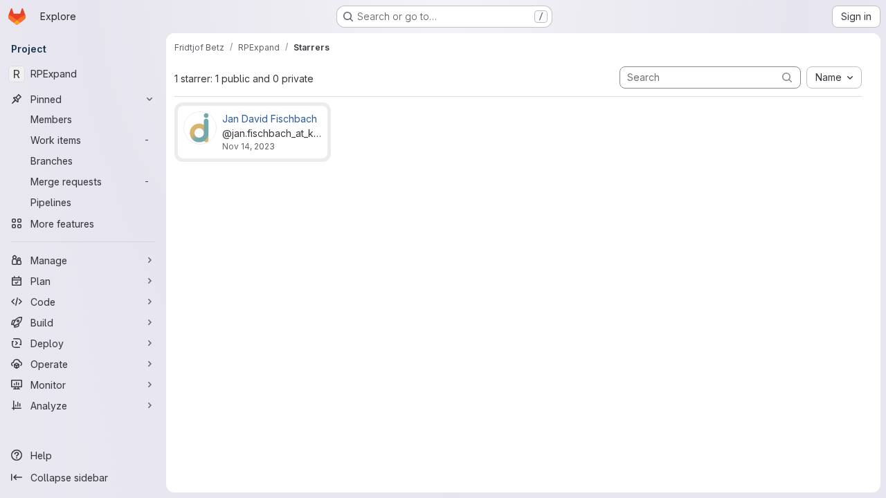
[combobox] (834, 77)
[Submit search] (787, 77)
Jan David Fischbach (269, 118)
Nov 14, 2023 (248, 146)
